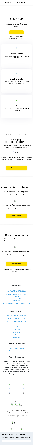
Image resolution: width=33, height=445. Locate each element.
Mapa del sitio (17, 337)
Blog (16, 335)
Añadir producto (16, 264)
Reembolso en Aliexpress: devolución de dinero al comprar (16, 290)
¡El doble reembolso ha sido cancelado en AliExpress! (17, 295)
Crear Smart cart (16, 32)
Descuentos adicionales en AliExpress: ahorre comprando (16, 299)
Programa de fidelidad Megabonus (16, 315)
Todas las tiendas (16, 332)
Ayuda (16, 326)
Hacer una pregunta (16, 329)
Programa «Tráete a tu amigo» (16, 348)
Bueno (16, 441)
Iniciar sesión (21, 2)
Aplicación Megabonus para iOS (16, 321)
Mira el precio (16, 216)
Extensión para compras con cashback (16, 324)
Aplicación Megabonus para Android (16, 318)
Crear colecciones (16, 168)
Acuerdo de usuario (12, 415)
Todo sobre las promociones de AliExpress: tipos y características (16, 304)
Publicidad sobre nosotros (16, 351)
